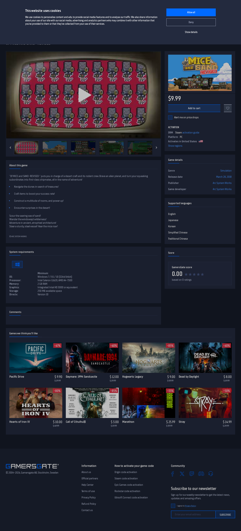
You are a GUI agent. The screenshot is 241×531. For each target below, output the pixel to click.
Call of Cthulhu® (76, 422)
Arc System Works (222, 183)
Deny (191, 22)
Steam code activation (126, 478)
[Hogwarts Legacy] (148, 358)
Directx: (13, 294)
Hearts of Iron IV (19, 422)
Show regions (175, 146)
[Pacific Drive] (35, 358)
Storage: (14, 291)
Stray (182, 422)
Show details (191, 32)
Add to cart (194, 108)
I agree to (186, 506)
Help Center (88, 485)
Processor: (15, 280)
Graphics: (14, 287)
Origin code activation (126, 472)
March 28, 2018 (224, 177)
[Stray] (205, 403)
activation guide (190, 132)
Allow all (191, 12)
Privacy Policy (89, 497)
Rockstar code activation (127, 491)
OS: (11, 277)
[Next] (156, 147)
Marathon (128, 422)
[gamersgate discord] (201, 473)
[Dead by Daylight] (205, 358)
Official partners (90, 478)
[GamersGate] (32, 469)
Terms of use (88, 491)
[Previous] (10, 147)
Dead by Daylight (189, 377)
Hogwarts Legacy (132, 377)
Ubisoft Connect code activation (131, 497)
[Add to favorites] (228, 108)
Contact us (87, 510)
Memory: (14, 284)
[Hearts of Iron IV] (35, 403)
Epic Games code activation (129, 485)
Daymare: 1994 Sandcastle (81, 377)
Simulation (226, 170)
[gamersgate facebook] (172, 473)
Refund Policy (89, 504)
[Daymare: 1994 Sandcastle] (92, 358)
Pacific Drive (16, 377)
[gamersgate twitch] (191, 473)
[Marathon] (148, 403)
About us (86, 472)
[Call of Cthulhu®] (92, 403)
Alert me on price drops (186, 117)
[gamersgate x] (182, 473)
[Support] (210, 473)
